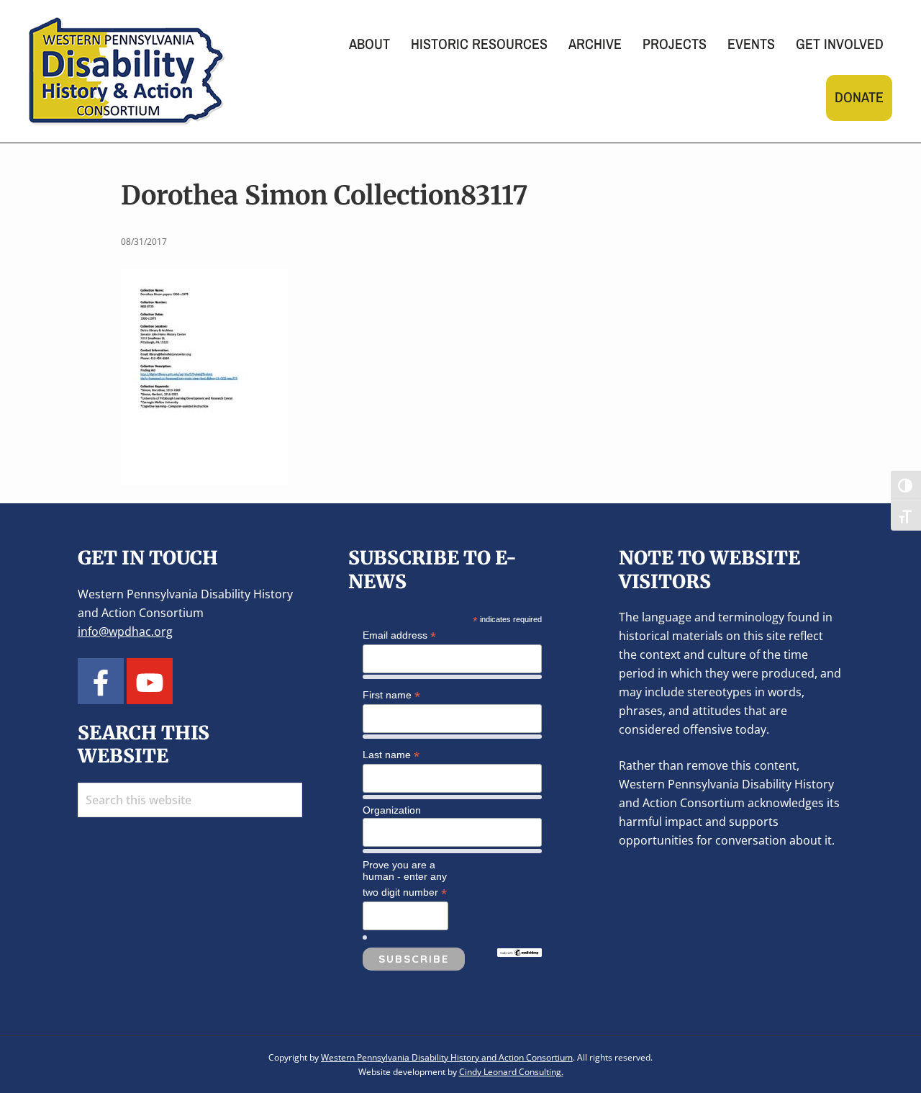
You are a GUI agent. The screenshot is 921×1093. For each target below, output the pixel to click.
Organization (392, 810)
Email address (399, 635)
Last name (391, 755)
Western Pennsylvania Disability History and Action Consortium (447, 1057)
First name (391, 695)
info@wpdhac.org (125, 631)
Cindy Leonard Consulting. (511, 1072)
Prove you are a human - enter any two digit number (405, 879)
